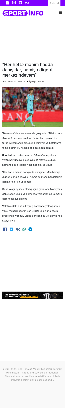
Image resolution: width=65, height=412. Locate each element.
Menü (60, 12)
